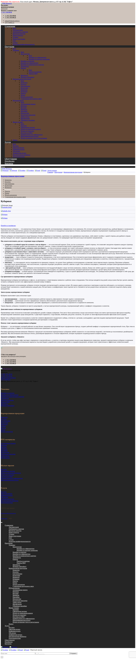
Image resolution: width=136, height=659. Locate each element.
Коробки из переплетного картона (24, 556)
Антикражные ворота (20, 590)
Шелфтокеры (17, 604)
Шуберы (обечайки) (19, 566)
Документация (14, 527)
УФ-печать (12, 633)
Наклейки (16, 597)
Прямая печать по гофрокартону (24, 618)
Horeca (11, 624)
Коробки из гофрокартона (25, 548)
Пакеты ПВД (21, 563)
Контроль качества (15, 531)
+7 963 (6, 12)
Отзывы (11, 534)
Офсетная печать (14, 629)
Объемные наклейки (20, 606)
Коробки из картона (19, 552)
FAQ (10, 538)
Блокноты (8, 180)
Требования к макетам (16, 529)
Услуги (7, 626)
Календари (8, 185)
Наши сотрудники (15, 536)
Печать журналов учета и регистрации (26, 622)
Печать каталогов (11, 195)
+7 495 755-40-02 (6, 374)
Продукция (8, 543)
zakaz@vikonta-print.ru (12, 21)
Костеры (16, 593)
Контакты (8, 644)
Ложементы (17, 557)
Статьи (11, 539)
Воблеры (16, 592)
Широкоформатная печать (21, 620)
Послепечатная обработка (17, 636)
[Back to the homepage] (6, 369)
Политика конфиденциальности (8, 513)
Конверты (8, 187)
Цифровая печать (15, 631)
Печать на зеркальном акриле (23, 613)
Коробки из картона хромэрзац (27, 550)
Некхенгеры (17, 599)
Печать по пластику (19, 615)
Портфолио (9, 642)
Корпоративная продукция (12, 176)
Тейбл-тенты (17, 602)
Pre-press (12, 627)
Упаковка (12, 545)
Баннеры (16, 609)
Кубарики (8, 189)
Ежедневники (9, 184)
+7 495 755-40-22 (6, 376)
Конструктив (17, 547)
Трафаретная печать (15, 635)
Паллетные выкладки (20, 600)
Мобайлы (16, 595)
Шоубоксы (16, 565)
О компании (9, 525)
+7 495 (10, 15)
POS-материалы (14, 588)
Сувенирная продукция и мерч (15, 197)
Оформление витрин (20, 611)
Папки (7, 193)
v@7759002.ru (9, 22)
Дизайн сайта (4, 518)
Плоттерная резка (15, 638)
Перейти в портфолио (8, 225)
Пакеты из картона (23, 561)
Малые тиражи (14, 608)
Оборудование (10, 640)
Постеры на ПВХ (19, 617)
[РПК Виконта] (6, 3)
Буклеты (8, 182)
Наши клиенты (14, 532)
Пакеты (7, 191)
